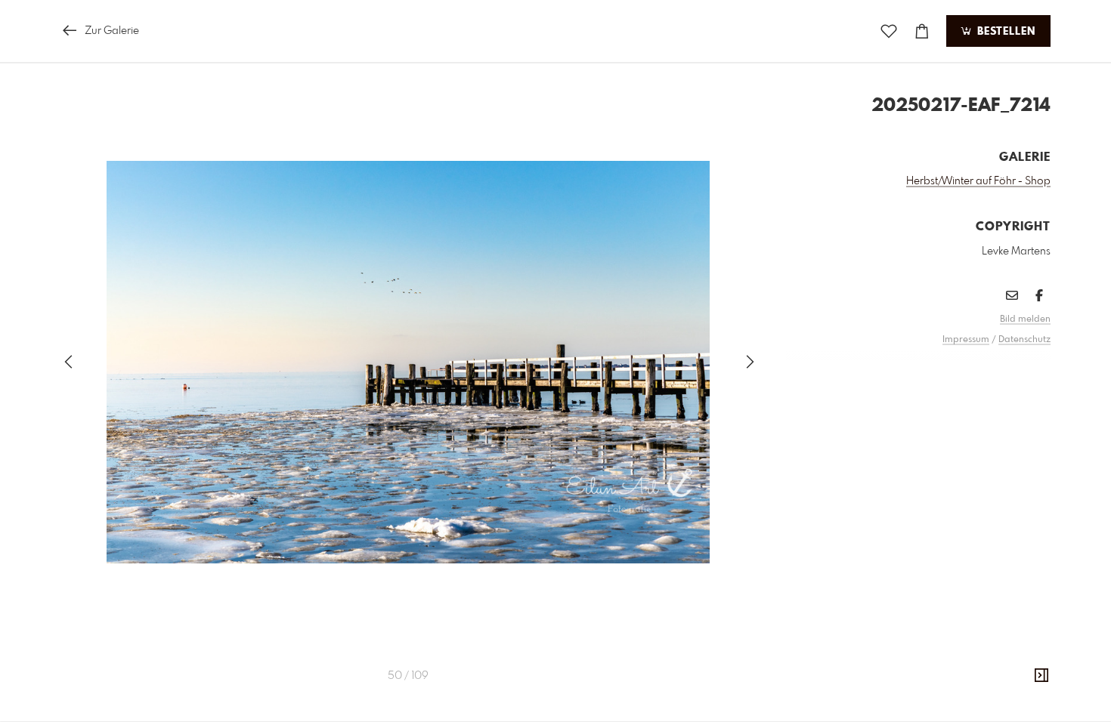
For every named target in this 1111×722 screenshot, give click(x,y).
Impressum (965, 339)
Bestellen (1004, 31)
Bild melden (1025, 319)
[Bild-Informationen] (1041, 676)
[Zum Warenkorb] (922, 31)
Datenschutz (1024, 339)
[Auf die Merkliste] (889, 31)
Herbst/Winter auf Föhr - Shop (978, 181)
